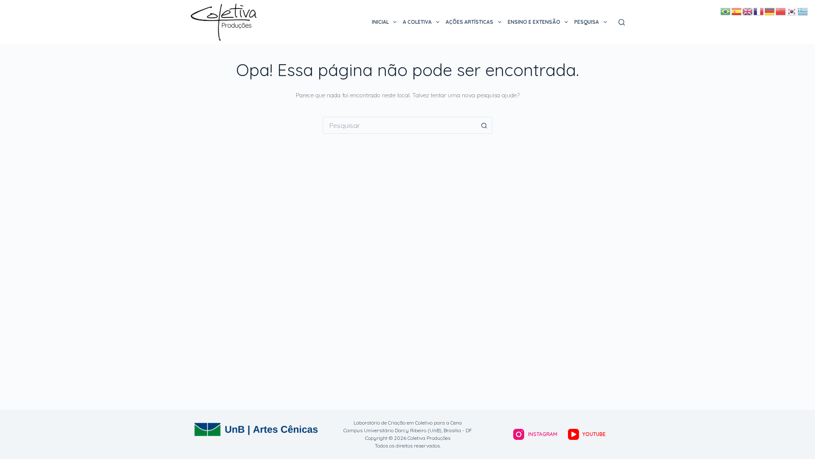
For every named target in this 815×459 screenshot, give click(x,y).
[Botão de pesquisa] (484, 125)
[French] (758, 11)
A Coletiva (417, 22)
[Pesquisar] (621, 22)
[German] (770, 11)
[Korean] (792, 11)
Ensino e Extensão (534, 22)
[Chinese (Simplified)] (781, 11)
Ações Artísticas (469, 22)
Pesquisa (586, 22)
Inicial (380, 22)
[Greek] (803, 11)
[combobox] (399, 125)
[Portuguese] (725, 11)
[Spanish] (736, 11)
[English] (747, 11)
